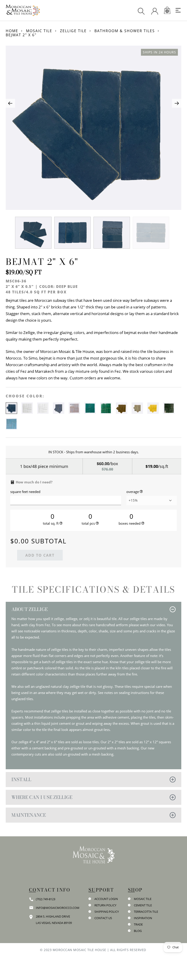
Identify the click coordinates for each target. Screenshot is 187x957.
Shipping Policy (106, 912)
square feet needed (25, 491)
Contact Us (103, 918)
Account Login (106, 899)
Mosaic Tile (39, 31)
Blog (138, 931)
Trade (138, 924)
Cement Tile (143, 905)
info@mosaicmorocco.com (57, 908)
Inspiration (143, 918)
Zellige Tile (73, 31)
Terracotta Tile (146, 912)
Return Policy (105, 905)
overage (132, 491)
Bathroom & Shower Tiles (124, 31)
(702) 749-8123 (45, 899)
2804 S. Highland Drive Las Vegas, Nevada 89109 (54, 919)
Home (12, 31)
